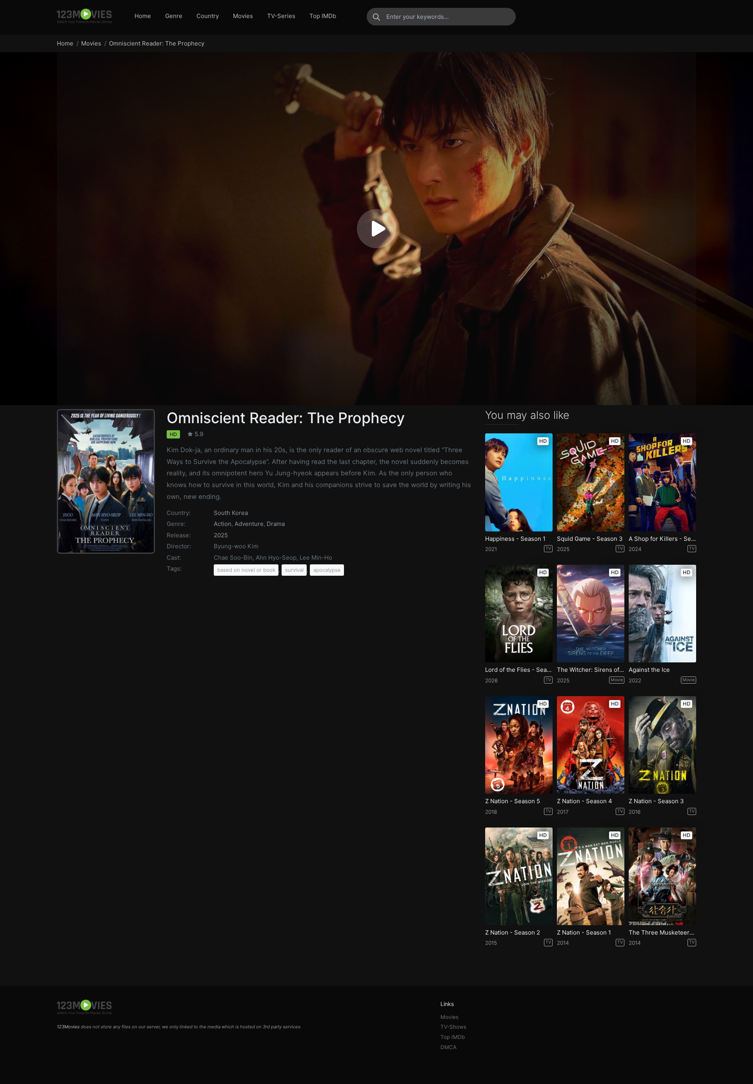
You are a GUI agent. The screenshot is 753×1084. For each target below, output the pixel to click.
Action (222, 523)
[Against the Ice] (662, 613)
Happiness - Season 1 (515, 538)
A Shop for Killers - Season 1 (662, 538)
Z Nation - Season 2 (512, 932)
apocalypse (327, 570)
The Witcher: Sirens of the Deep (590, 669)
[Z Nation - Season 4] (590, 745)
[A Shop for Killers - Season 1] (662, 482)
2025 (221, 535)
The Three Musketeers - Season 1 (662, 932)
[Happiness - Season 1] (519, 482)
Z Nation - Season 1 (584, 932)
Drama (276, 523)
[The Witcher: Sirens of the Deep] (590, 613)
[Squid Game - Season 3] (590, 482)
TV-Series (281, 16)
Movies (243, 16)
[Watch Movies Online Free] (84, 16)
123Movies (68, 1026)
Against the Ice (649, 669)
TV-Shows (453, 1027)
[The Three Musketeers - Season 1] (662, 876)
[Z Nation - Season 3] (662, 745)
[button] (376, 228)
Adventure (249, 523)
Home (143, 16)
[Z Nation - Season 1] (590, 876)
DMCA (448, 1047)
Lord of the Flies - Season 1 (519, 669)
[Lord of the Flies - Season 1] (519, 613)
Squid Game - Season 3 (590, 538)
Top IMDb (322, 16)
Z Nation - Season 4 (584, 801)
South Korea (231, 513)
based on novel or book (246, 570)
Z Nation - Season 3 (656, 801)
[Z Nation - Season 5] (519, 745)
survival (294, 570)
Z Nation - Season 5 (512, 801)
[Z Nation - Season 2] (519, 876)
